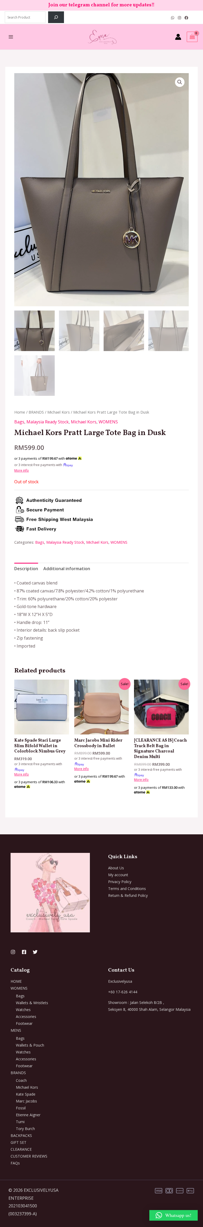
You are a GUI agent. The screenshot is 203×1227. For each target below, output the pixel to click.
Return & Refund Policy (128, 895)
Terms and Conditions (127, 888)
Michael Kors (58, 412)
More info (21, 470)
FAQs (15, 1163)
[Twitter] (35, 952)
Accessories (26, 1016)
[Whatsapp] (172, 18)
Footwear (24, 1023)
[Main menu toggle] (10, 36)
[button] (179, 82)
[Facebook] (186, 18)
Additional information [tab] (66, 569)
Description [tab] (26, 569)
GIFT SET (18, 1142)
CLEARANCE (21, 1149)
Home (19, 412)
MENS (16, 1030)
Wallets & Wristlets (32, 1002)
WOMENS (108, 422)
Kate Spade (25, 1094)
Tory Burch (25, 1128)
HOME (16, 981)
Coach (21, 1080)
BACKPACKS (21, 1135)
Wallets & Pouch (30, 1045)
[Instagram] (179, 18)
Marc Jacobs (26, 1101)
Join (53, 5)
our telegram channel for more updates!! (107, 5)
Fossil (21, 1107)
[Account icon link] (178, 37)
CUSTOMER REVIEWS (29, 1156)
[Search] (56, 17)
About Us (116, 867)
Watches (23, 1009)
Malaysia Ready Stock (47, 422)
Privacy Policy (119, 881)
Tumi (20, 1121)
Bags (19, 422)
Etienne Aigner (28, 1114)
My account (118, 874)
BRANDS (36, 412)
